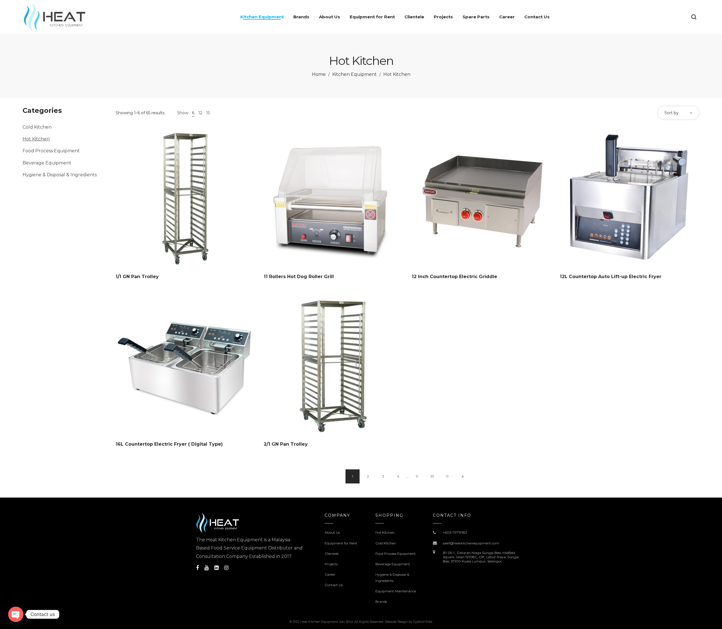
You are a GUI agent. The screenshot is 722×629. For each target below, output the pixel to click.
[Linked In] (216, 568)
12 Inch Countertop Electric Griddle (454, 276)
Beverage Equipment (47, 163)
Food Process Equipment (51, 150)
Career (330, 574)
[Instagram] (226, 568)
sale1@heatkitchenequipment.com (471, 543)
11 (447, 476)
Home (319, 74)
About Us (332, 532)
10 (432, 476)
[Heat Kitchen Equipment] (55, 17)
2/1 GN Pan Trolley (286, 444)
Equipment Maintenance (395, 591)
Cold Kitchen (37, 127)
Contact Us (334, 585)
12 (200, 112)
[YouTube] (206, 568)
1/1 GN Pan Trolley (137, 276)
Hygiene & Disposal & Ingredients (60, 174)
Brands (381, 601)
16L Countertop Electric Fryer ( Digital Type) (169, 444)
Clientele (331, 553)
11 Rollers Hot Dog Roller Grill (299, 276)
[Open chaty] (15, 614)
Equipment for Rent (341, 543)
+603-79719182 (455, 532)
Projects (331, 564)
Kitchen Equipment (354, 74)
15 (208, 112)
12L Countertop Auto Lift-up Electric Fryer (610, 276)
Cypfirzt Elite (422, 622)
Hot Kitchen (36, 139)
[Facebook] (197, 568)
